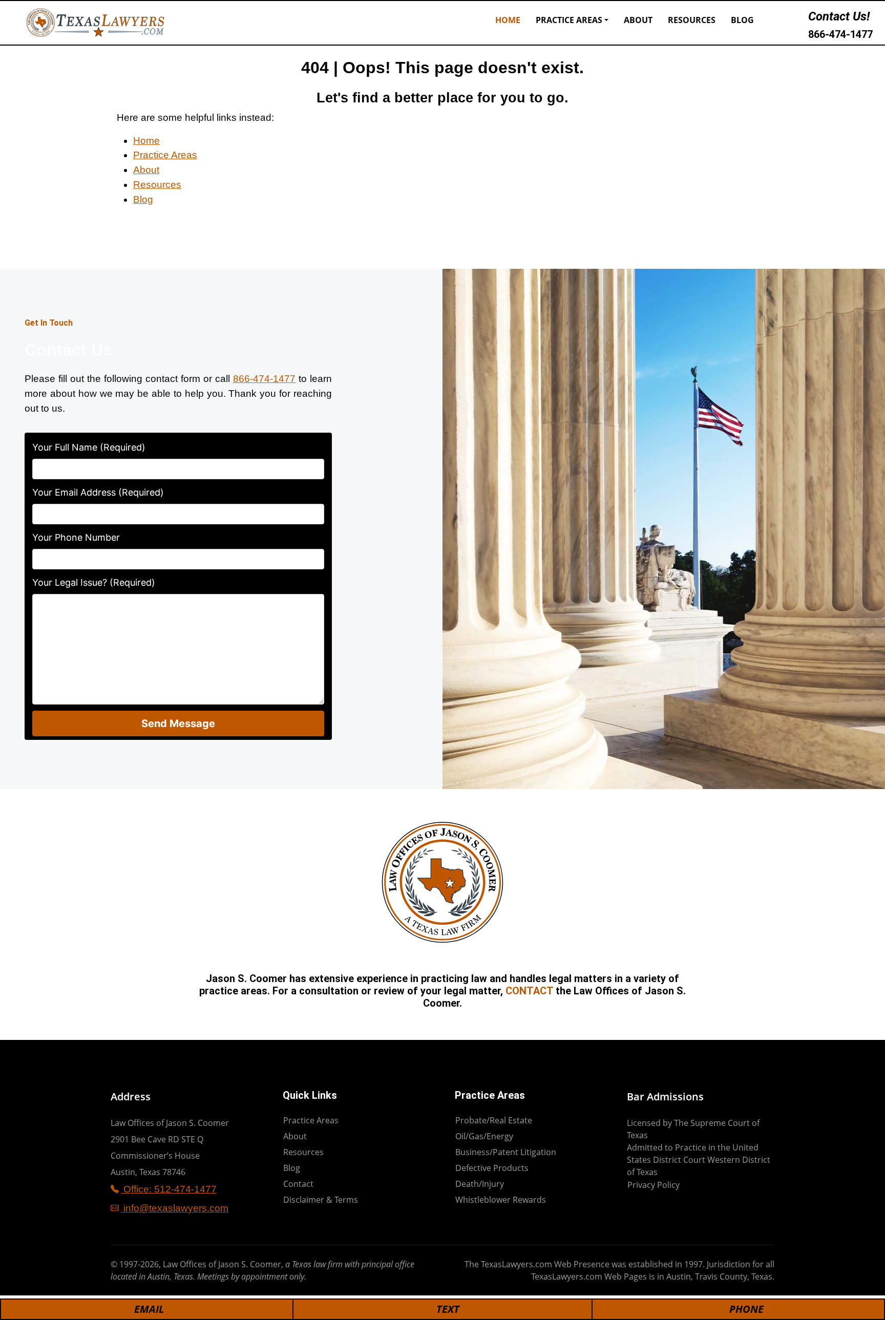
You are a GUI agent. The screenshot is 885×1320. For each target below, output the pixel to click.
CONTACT (529, 991)
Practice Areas (569, 20)
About (638, 20)
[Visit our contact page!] (777, 23)
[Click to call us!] (796, 23)
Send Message (178, 723)
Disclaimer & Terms (320, 1199)
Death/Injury (479, 1183)
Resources (691, 20)
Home (507, 20)
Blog (742, 20)
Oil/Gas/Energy (484, 1136)
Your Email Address (98, 492)
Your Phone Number (76, 537)
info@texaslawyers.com (174, 1208)
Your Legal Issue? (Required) (93, 582)
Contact (298, 1183)
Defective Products (492, 1168)
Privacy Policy (653, 1184)
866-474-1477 (840, 34)
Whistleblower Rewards (500, 1199)
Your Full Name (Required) (88, 447)
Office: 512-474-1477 (169, 1189)
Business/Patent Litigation (505, 1152)
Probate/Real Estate (493, 1120)
